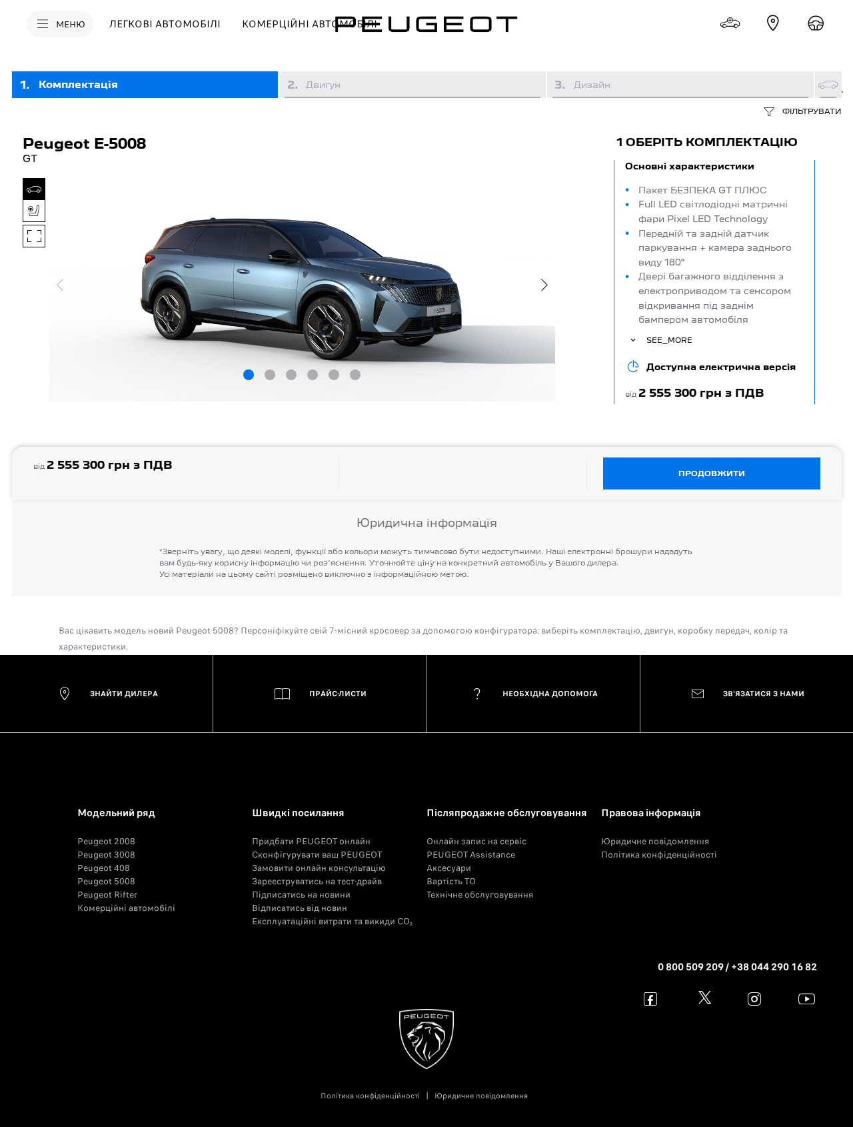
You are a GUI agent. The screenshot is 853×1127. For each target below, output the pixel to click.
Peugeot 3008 (106, 854)
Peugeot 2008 (106, 841)
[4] (312, 374)
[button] (714, 282)
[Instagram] (754, 998)
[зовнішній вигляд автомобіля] (34, 189)
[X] (702, 998)
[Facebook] (650, 998)
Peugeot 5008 (106, 881)
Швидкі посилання (298, 813)
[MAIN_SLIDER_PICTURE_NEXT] (544, 284)
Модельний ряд (116, 813)
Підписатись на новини (301, 894)
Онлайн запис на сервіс (476, 841)
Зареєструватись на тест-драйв (317, 881)
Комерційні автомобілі (126, 908)
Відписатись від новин (299, 908)
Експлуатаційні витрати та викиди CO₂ (332, 921)
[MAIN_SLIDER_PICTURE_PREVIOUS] (60, 284)
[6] (355, 374)
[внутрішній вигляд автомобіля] (34, 210)
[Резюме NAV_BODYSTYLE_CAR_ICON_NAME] (828, 84)
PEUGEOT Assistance (470, 854)
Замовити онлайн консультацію (319, 868)
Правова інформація (651, 813)
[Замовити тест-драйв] (815, 23)
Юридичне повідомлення (655, 841)
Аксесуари (448, 868)
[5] (334, 374)
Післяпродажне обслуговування (506, 813)
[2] (270, 374)
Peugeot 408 (103, 868)
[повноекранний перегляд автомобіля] (34, 236)
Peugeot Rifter (107, 894)
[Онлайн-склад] (730, 23)
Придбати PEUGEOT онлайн (311, 841)
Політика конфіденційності (659, 854)
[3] (291, 374)
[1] (248, 374)
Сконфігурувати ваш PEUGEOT (317, 854)
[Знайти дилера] (773, 23)
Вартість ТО (451, 881)
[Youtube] (806, 998)
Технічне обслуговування (479, 894)
